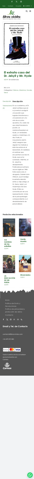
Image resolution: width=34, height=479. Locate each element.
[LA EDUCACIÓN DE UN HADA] (9, 264)
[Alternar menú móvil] (30, 11)
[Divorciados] (25, 263)
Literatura (22, 90)
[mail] (18, 319)
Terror (6, 92)
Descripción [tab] (6, 101)
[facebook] (4, 319)
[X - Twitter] (7, 319)
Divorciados (25, 275)
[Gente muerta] (25, 227)
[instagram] (11, 319)
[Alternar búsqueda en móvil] (27, 11)
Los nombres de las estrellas (8, 243)
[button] (30, 475)
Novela (29, 90)
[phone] (22, 319)
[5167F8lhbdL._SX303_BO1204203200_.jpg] (17, 44)
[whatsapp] (14, 319)
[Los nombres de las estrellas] (9, 228)
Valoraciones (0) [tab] (6, 107)
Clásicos (15, 90)
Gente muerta (23, 240)
